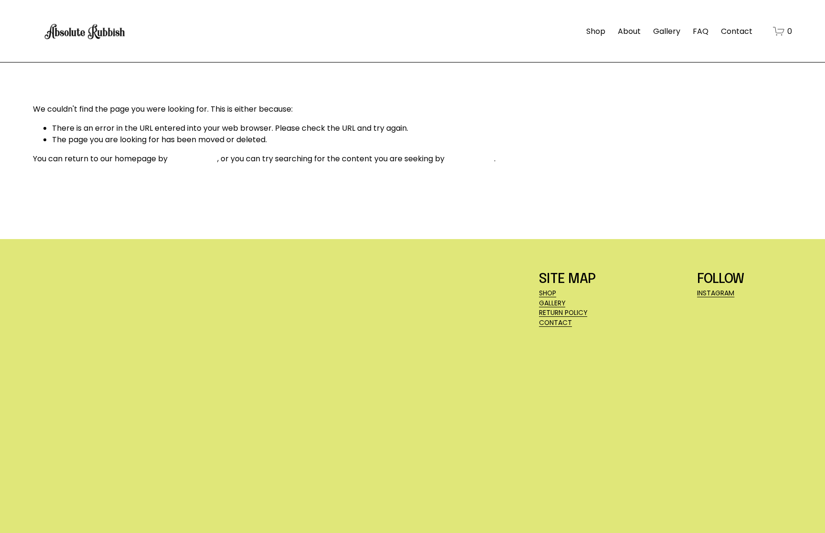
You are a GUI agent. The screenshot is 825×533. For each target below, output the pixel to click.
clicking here (193, 158)
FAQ (701, 31)
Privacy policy (144, 465)
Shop (595, 31)
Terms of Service (200, 465)
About (629, 31)
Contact (736, 31)
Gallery (666, 31)
